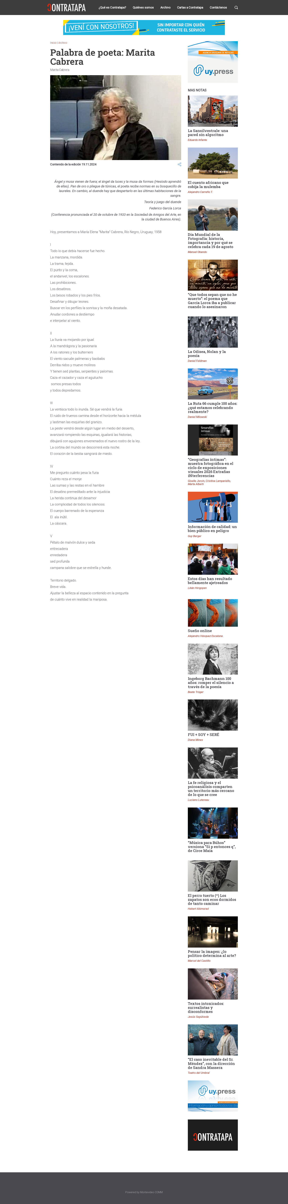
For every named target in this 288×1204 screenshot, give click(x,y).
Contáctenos (218, 7)
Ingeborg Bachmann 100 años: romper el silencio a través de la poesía (211, 682)
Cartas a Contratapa (190, 7)
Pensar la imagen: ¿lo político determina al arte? (212, 953)
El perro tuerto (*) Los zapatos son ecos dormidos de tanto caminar (212, 899)
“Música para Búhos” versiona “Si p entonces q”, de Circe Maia (212, 846)
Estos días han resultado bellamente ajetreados (210, 580)
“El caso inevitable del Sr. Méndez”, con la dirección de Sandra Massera (211, 1063)
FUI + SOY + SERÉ (203, 734)
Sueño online (200, 630)
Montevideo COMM (151, 1192)
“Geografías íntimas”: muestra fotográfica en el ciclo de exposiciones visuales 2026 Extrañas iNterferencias (210, 467)
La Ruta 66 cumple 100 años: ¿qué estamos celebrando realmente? (212, 407)
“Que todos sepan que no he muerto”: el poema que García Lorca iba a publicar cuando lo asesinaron (212, 300)
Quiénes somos (143, 7)
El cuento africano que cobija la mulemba (208, 184)
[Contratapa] (67, 7)
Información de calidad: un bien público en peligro (212, 528)
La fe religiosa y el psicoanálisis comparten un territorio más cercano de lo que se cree (211, 788)
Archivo (165, 7)
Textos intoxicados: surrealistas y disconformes (206, 1007)
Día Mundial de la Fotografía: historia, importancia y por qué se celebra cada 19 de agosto (210, 240)
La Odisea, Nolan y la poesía (207, 353)
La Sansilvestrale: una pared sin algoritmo (208, 132)
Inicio (53, 42)
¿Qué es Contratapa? (112, 7)
